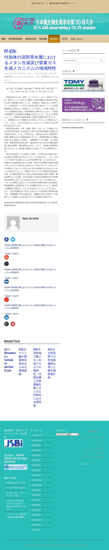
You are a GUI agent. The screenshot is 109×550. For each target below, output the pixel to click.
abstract (54, 38)
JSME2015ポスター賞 (15, 482)
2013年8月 (36, 524)
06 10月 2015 (20, 73)
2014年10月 (37, 485)
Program (43, 38)
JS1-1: (8, 359)
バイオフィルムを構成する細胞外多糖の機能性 (16, 515)
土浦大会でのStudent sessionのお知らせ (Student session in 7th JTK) (15, 504)
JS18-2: (37, 377)
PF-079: (30, 59)
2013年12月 (37, 519)
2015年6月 (36, 455)
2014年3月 (36, 514)
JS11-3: (52, 363)
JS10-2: (23, 361)
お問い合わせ (76, 38)
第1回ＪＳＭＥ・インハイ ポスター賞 (16, 494)
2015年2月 (36, 475)
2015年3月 (36, 470)
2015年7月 (36, 450)
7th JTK (64, 38)
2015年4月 (36, 465)
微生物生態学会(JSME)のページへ (62, 3)
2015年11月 (37, 435)
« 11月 (84, 464)
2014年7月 (36, 499)
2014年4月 (36, 510)
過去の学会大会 (38, 3)
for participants (15, 38)
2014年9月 (36, 490)
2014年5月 (36, 504)
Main (3, 38)
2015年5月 (36, 460)
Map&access (31, 38)
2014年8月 (36, 495)
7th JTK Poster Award (15, 487)
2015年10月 (37, 440)
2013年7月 (36, 529)
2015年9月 (36, 445)
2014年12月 (37, 480)
